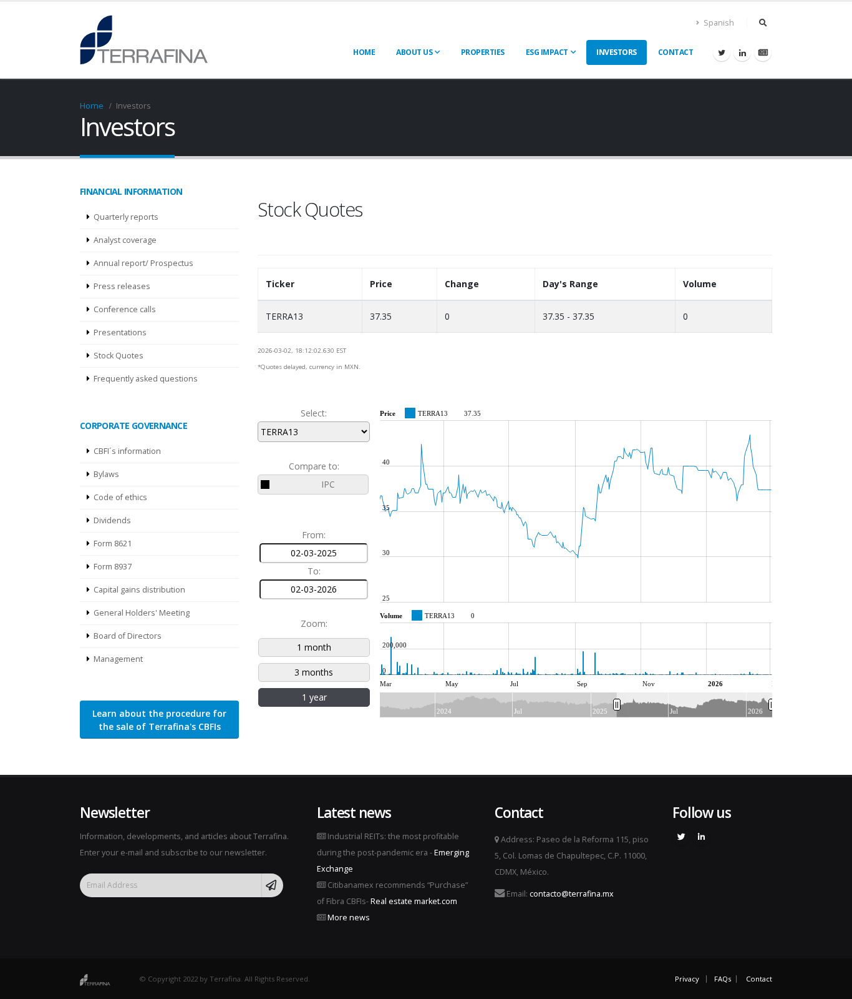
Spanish (718, 22)
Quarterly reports (126, 217)
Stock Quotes (118, 355)
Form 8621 (113, 543)
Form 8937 (113, 566)
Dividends (112, 520)
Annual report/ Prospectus (143, 263)
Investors (616, 52)
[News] (763, 52)
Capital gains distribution (139, 589)
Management (118, 659)
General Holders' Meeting (142, 613)
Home (364, 52)
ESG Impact (547, 52)
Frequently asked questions (146, 378)
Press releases (122, 286)
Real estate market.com (413, 901)
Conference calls (125, 309)
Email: (559, 893)
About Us (414, 52)
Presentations (120, 332)
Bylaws (106, 474)
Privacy (687, 978)
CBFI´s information (127, 451)
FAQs (722, 978)
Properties (483, 52)
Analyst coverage (125, 240)
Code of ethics (120, 497)
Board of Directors (128, 636)
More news (348, 917)
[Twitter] (721, 52)
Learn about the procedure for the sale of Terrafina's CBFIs (159, 719)
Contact (676, 52)
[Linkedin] (742, 52)
